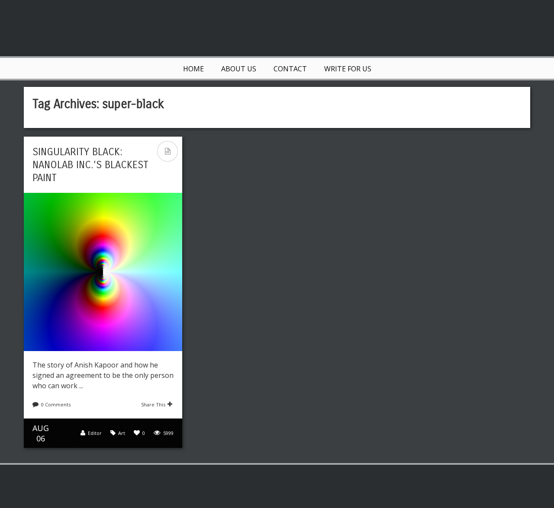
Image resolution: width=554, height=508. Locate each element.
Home (193, 68)
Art (121, 433)
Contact (290, 68)
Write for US (347, 68)
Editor (95, 433)
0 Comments (56, 404)
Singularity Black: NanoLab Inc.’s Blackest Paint (90, 165)
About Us (238, 68)
